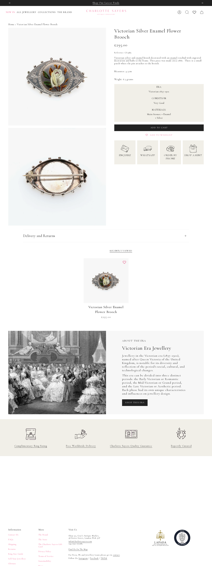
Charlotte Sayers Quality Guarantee (131, 445)
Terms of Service (46, 556)
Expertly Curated (181, 445)
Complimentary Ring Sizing (30, 445)
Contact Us (13, 535)
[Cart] (202, 12)
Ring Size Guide (15, 554)
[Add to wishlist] (124, 262)
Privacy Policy (44, 551)
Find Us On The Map (78, 549)
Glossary (12, 563)
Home (11, 24)
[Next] (202, 2)
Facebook (94, 558)
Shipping (12, 544)
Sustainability (44, 561)
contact (116, 555)
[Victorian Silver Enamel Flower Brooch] (106, 280)
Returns (12, 549)
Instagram (83, 558)
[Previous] (9, 2)
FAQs (10, 539)
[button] (27, 12)
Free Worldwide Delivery (81, 445)
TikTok (104, 558)
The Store (42, 539)
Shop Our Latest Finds (106, 2)
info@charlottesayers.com (80, 541)
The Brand (43, 535)
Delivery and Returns (39, 236)
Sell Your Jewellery (17, 559)
